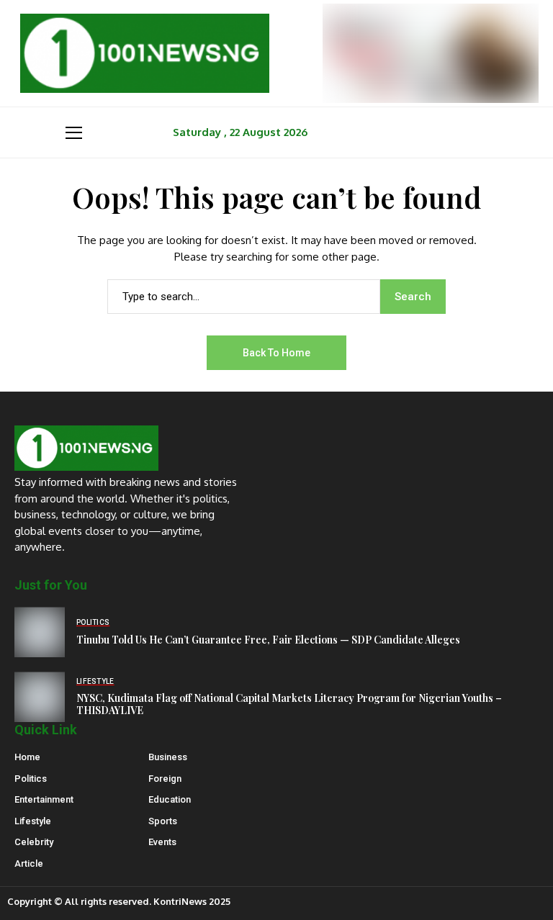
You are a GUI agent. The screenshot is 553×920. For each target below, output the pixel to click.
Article (28, 863)
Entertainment (43, 799)
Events (162, 841)
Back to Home (276, 352)
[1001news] (144, 53)
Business (167, 757)
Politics (30, 778)
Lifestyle (32, 821)
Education (169, 799)
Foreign (164, 778)
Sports (162, 821)
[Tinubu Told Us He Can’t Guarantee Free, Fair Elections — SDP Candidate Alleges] (39, 632)
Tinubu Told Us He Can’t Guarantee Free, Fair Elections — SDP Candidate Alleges (268, 639)
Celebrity (33, 841)
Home (27, 757)
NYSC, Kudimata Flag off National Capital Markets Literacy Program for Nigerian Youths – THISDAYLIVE (289, 704)
